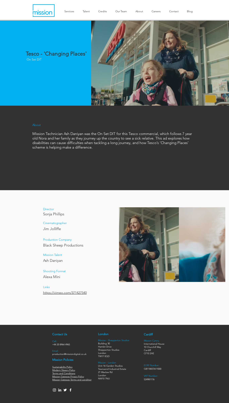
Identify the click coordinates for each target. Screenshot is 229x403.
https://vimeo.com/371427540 (65, 293)
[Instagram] (54, 390)
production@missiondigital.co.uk (69, 354)
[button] (69, 11)
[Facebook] (70, 390)
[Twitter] (65, 390)
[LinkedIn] (60, 390)
